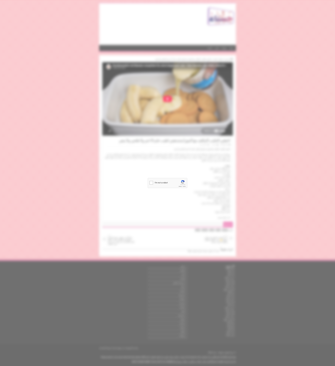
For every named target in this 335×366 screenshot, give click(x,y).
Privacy (180, 186)
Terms (184, 186)
